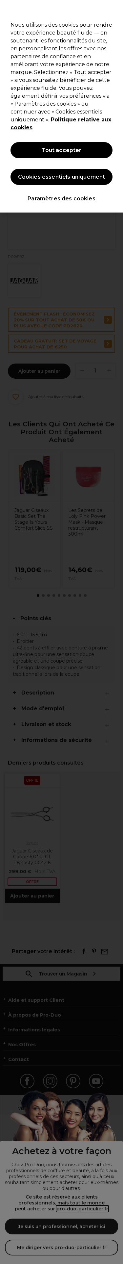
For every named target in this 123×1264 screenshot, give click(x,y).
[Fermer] (115, 9)
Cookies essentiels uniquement (61, 177)
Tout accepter (61, 150)
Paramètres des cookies (61, 198)
